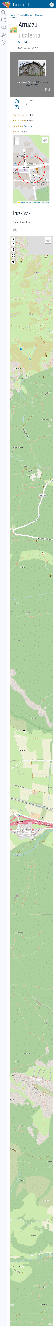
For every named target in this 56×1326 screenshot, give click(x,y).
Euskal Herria (26, 15)
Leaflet (22, 202)
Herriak (13, 15)
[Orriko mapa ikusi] (17, 101)
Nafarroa (39, 15)
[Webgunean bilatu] (3, 15)
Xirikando (22, 42)
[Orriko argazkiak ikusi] (17, 107)
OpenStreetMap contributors (38, 202)
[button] (17, 139)
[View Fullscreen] (13, 255)
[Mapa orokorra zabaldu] (3, 22)
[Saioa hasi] (3, 37)
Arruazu (15, 17)
